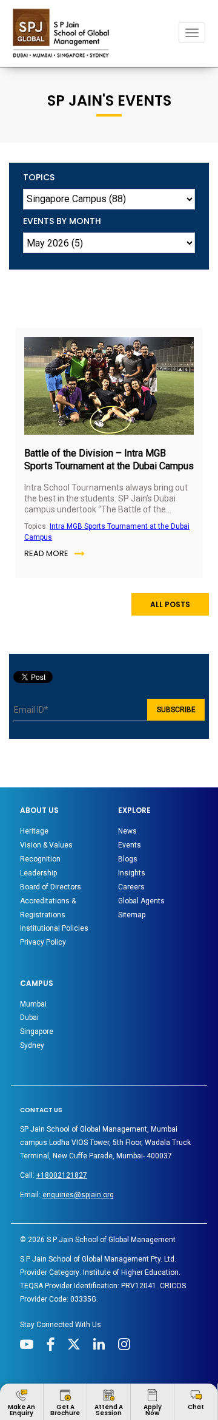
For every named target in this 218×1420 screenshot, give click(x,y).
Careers (131, 887)
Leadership (38, 873)
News (127, 831)
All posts (170, 604)
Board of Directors (50, 887)
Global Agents (141, 901)
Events (129, 845)
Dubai (29, 1017)
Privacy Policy (43, 942)
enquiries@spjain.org (78, 1195)
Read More (46, 553)
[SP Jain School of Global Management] (64, 33)
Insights (131, 873)
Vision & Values (46, 845)
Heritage (34, 831)
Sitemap (131, 915)
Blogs (127, 859)
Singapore (36, 1031)
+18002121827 (61, 1175)
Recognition (40, 859)
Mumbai (33, 1004)
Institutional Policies (54, 928)
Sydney (32, 1045)
